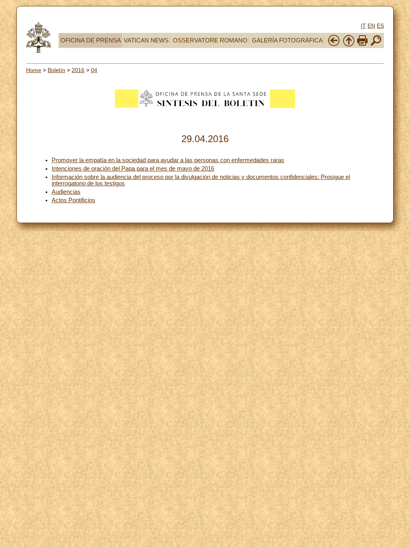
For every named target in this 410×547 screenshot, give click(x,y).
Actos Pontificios (73, 200)
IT (363, 25)
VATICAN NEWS (146, 40)
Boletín (56, 70)
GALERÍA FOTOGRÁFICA (287, 40)
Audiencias (66, 192)
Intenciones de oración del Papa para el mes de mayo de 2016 (133, 168)
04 (94, 70)
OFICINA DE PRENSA (90, 40)
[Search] (376, 45)
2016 (78, 70)
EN (371, 25)
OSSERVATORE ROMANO (210, 40)
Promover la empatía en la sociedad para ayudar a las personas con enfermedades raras (168, 160)
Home (33, 70)
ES (380, 25)
